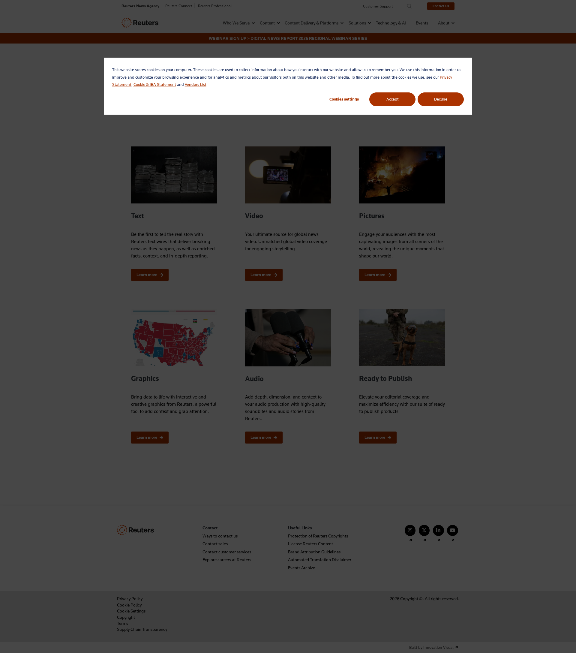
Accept (392, 99)
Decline (440, 99)
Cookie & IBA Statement (155, 84)
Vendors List (195, 84)
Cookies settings (344, 99)
